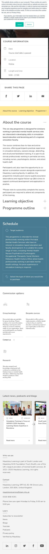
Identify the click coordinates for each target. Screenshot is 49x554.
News (5, 519)
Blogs (5, 523)
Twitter (18, 96)
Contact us (7, 340)
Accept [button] (19, 24)
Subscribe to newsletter (13, 516)
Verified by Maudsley (11, 536)
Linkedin (30, 96)
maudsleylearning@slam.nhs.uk (16, 492)
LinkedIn (7, 545)
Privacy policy (8, 533)
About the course (10, 111)
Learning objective (26, 111)
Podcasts (6, 530)
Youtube (6, 526)
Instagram (15, 545)
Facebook (6, 96)
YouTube (42, 545)
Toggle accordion (45, 122)
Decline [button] (29, 24)
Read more (10, 440)
